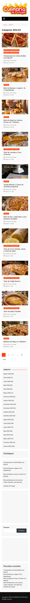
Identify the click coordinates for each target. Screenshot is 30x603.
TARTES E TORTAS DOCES (11, 50)
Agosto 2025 (7, 419)
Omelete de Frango (9, 486)
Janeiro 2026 (7, 400)
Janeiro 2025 (7, 446)
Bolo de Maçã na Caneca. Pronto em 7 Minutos (15, 475)
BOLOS (6, 84)
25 (21, 355)
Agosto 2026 (7, 374)
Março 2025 (7, 438)
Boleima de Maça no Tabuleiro (15, 342)
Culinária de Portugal (10, 60)
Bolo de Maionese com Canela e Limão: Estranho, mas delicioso (13, 481)
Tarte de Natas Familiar (12, 311)
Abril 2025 (7, 435)
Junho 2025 (7, 427)
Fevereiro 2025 (8, 442)
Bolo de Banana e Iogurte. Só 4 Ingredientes (13, 469)
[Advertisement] (15, 506)
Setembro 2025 (8, 415)
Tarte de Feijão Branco (12, 281)
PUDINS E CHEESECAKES (11, 52)
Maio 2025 (7, 431)
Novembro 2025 (8, 408)
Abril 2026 (7, 389)
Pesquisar (6, 527)
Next (4, 359)
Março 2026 (7, 393)
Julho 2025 (7, 423)
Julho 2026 (7, 377)
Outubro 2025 (8, 412)
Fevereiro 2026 (8, 396)
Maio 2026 (7, 385)
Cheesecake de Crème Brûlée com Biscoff (14, 463)
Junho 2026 (7, 381)
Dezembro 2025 (8, 404)
